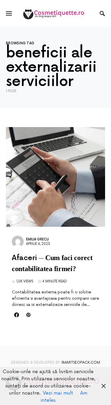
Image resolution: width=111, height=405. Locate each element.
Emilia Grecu (37, 239)
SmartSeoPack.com (80, 362)
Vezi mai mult (58, 393)
